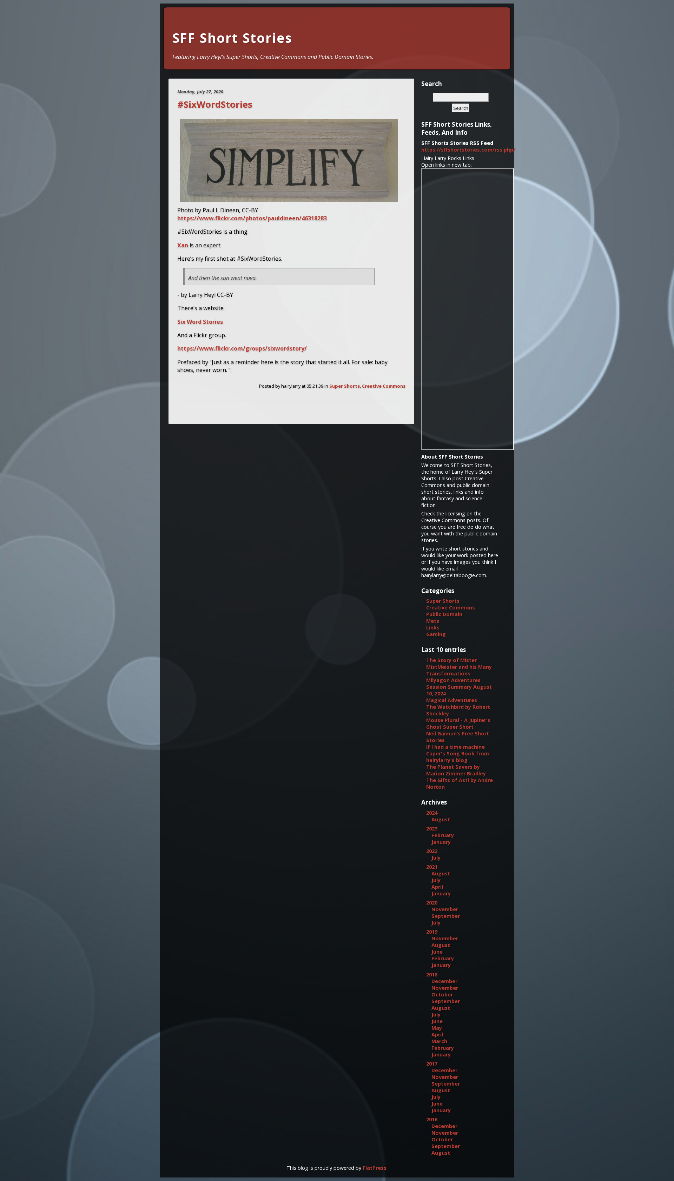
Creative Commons (383, 386)
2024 (431, 812)
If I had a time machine (455, 746)
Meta (433, 621)
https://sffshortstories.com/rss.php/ (468, 149)
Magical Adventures (451, 700)
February (442, 835)
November (444, 909)
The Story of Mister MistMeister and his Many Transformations (459, 667)
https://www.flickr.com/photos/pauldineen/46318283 (252, 218)
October (442, 994)
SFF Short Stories (232, 38)
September (445, 916)
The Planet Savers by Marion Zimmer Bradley (456, 770)
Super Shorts (344, 386)
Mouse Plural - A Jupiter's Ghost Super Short (458, 723)
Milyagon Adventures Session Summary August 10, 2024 (459, 687)
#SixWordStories (214, 104)
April (437, 886)
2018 (431, 974)
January (441, 842)
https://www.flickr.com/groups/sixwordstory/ (242, 348)
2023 (431, 828)
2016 (431, 1119)
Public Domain (444, 614)
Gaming (436, 634)
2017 (431, 1063)
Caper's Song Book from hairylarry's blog (457, 756)
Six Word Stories (200, 322)
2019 (431, 931)
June (437, 951)
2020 (431, 902)
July (436, 857)
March (439, 1041)
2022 (431, 851)
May (436, 1028)
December (444, 981)
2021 (431, 866)
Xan (182, 245)
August (440, 819)
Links (433, 627)
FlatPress (374, 1168)
